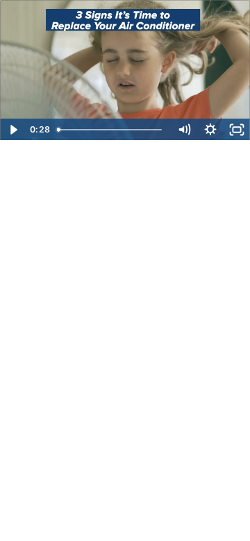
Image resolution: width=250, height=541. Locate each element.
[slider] (111, 130)
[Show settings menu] (210, 130)
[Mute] (184, 130)
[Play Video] (13, 130)
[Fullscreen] (237, 130)
